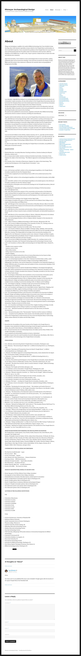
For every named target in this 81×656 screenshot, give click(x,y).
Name (7, 622)
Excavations (61, 86)
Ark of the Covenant (63, 83)
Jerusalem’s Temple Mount (64, 129)
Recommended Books (63, 98)
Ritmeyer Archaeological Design (20, 9)
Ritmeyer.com (62, 153)
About (51, 9)
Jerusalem (61, 89)
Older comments (8, 566)
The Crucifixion (62, 124)
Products (61, 95)
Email (7, 628)
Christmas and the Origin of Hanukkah (67, 128)
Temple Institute (62, 155)
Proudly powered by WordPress (25, 650)
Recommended (62, 97)
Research (61, 102)
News (60, 94)
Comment (8, 603)
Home (46, 9)
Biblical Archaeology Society (65, 144)
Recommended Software (64, 101)
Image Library (72, 11)
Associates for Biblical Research (65, 140)
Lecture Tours (62, 93)
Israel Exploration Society (64, 152)
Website (7, 634)
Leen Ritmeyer (12, 570)
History (60, 87)
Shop (64, 9)
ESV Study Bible (62, 145)
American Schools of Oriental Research (67, 139)
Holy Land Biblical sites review (65, 147)
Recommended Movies (64, 99)
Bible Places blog (62, 141)
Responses (61, 103)
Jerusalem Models (63, 91)
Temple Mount (62, 106)
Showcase (57, 9)
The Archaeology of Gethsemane (66, 127)
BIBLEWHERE (62, 143)
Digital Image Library (63, 85)
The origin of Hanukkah (64, 125)
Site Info (61, 105)
